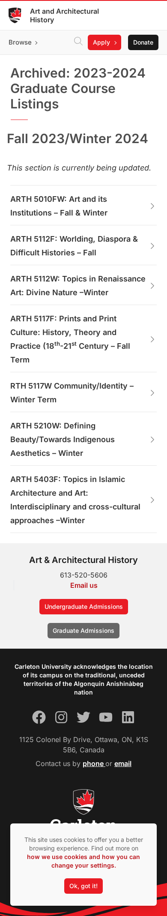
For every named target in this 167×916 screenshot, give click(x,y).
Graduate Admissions (83, 630)
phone (94, 763)
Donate (143, 42)
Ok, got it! (83, 885)
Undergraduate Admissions (84, 606)
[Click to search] (78, 42)
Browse (20, 42)
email (122, 763)
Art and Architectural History (64, 15)
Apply (101, 42)
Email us (84, 585)
